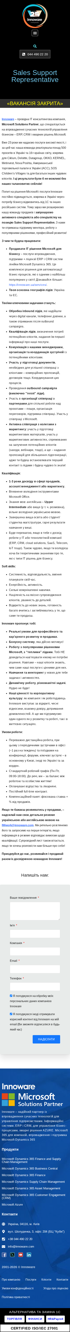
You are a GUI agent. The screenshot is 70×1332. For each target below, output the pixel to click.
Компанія (16, 943)
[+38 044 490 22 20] (3, 1239)
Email (14, 960)
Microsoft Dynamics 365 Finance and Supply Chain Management (31, 1160)
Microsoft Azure (12, 1204)
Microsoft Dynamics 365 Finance (23, 1175)
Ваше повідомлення (23, 897)
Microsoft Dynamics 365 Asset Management (31, 1188)
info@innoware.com (21, 1246)
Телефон (16, 978)
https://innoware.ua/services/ (27, 284)
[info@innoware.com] (3, 1246)
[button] (35, 33)
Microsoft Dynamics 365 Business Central (30, 1168)
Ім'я (12, 925)
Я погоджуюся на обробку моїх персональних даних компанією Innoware (31, 1001)
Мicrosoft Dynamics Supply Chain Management (33, 1181)
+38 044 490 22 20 (20, 1239)
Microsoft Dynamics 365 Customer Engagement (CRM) (33, 1196)
